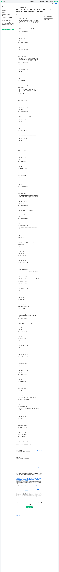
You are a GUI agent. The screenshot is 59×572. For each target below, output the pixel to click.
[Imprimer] (52, 3)
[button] (42, 1)
